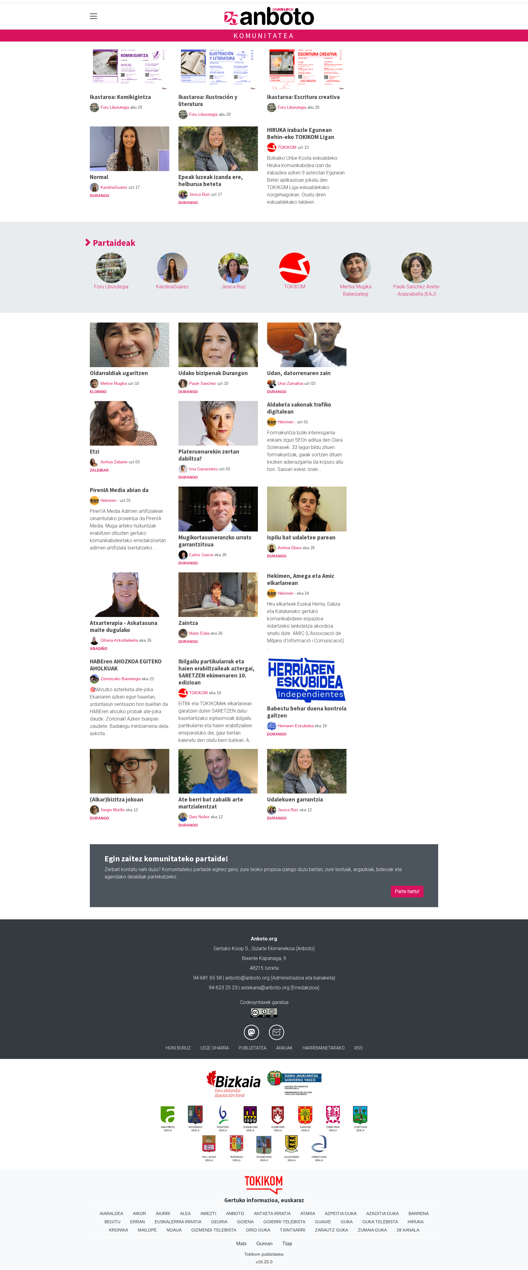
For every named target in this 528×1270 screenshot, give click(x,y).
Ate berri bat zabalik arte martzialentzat (210, 803)
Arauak (284, 1048)
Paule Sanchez (202, 383)
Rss (358, 1048)
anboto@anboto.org (247, 978)
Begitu (112, 1221)
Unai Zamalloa (290, 383)
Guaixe (323, 1221)
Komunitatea (264, 35)
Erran (137, 1221)
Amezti (208, 1213)
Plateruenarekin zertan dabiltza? (208, 455)
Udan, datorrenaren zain (299, 373)
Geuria (219, 1221)
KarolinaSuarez (114, 187)
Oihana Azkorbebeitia (119, 640)
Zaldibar (99, 470)
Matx (241, 1243)
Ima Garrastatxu (203, 469)
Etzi (94, 451)
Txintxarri (292, 1230)
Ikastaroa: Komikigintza (120, 96)
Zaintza (188, 622)
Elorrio (98, 392)
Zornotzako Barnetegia (121, 679)
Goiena (245, 1221)
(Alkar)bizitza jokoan (116, 799)
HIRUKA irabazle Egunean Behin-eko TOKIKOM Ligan (300, 133)
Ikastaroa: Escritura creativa (303, 96)
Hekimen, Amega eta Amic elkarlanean (300, 579)
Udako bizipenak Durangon (213, 373)
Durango (99, 196)
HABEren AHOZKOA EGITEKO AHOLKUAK (126, 665)
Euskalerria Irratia (178, 1221)
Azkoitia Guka (382, 1213)
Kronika (118, 1230)
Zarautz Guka (331, 1230)
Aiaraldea (111, 1213)
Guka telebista (380, 1221)
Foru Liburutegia (115, 107)
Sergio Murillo (113, 810)
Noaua (174, 1230)
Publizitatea (252, 1048)
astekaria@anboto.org (265, 988)
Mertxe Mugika (114, 383)
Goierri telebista (284, 1221)
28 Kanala (408, 1230)
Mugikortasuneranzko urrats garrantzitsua (214, 541)
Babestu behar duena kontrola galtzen (306, 712)
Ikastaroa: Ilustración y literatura (207, 100)
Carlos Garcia (201, 555)
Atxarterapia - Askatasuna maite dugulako (123, 626)
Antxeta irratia (272, 1213)
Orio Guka (258, 1230)
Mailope (147, 1230)
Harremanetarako (323, 1048)
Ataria (307, 1213)
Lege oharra (214, 1048)
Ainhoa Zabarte (114, 462)
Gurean (264, 1243)
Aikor (139, 1213)
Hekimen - (287, 422)
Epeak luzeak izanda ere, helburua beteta (210, 180)
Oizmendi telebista (213, 1230)
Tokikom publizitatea (264, 1254)
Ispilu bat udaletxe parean (301, 537)
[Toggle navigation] (93, 16)
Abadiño (98, 649)
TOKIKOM (287, 147)
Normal (99, 177)
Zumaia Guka (372, 1230)
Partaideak (113, 243)
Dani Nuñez (199, 817)
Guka (347, 1221)
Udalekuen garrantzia (295, 799)
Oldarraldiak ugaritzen (119, 373)
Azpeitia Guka (341, 1213)
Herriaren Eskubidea (296, 726)
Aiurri (163, 1213)
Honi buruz (178, 1048)
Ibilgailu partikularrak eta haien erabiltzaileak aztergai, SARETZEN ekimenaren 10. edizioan (216, 672)
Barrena (419, 1213)
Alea (185, 1213)
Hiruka (416, 1221)
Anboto (235, 1213)
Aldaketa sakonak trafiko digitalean (299, 408)
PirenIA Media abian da (119, 490)
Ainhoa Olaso (290, 548)
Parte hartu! (407, 891)
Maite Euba (199, 633)
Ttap (287, 1243)
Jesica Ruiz (199, 194)
